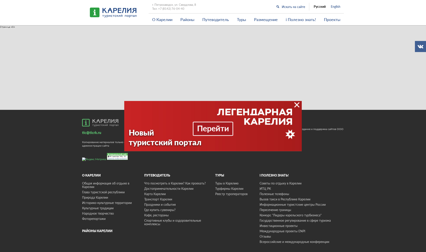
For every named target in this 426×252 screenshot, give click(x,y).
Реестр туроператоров (231, 194)
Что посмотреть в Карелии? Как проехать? (175, 183)
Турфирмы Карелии (229, 188)
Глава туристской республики (103, 192)
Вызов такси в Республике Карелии (285, 199)
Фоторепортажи (94, 219)
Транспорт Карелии (158, 199)
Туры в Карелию (227, 183)
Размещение (266, 19)
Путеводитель (215, 19)
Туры (241, 19)
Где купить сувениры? (160, 210)
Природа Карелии (95, 197)
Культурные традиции (98, 208)
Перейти (213, 128)
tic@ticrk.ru (91, 132)
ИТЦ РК (265, 188)
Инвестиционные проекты (279, 226)
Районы (187, 19)
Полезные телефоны (274, 194)
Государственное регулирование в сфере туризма (295, 220)
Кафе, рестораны (156, 215)
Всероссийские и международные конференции (294, 242)
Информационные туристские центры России (293, 204)
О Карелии (162, 19)
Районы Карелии (97, 231)
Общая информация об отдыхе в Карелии (105, 185)
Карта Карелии (155, 194)
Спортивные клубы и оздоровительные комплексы (172, 222)
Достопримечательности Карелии (168, 188)
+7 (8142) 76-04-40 (171, 8)
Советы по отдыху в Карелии (281, 183)
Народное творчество (98, 213)
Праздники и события (160, 204)
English (335, 6)
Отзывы (265, 236)
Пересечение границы (275, 210)
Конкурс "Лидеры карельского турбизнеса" (290, 215)
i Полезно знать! (301, 19)
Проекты (332, 19)
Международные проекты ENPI (282, 231)
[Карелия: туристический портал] (100, 123)
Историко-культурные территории (107, 203)
